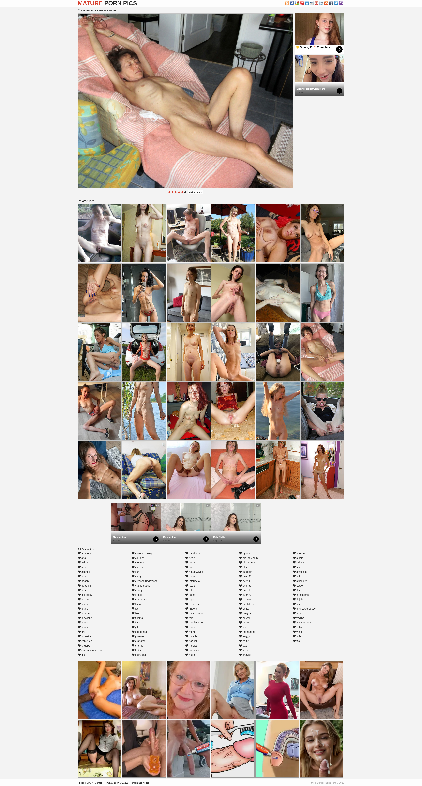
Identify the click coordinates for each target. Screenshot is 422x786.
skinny (300, 562)
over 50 (246, 585)
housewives (195, 571)
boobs (85, 622)
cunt (137, 571)
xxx (298, 641)
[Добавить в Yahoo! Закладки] (341, 3)
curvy (138, 576)
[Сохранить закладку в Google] (297, 3)
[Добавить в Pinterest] (316, 3)
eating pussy (142, 585)
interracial (194, 581)
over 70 (246, 594)
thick (299, 590)
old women (249, 562)
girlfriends (141, 631)
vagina (300, 618)
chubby (85, 645)
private (246, 618)
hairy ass (140, 654)
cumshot (140, 567)
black (84, 608)
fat (136, 608)
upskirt (300, 613)
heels (191, 558)
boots (84, 627)
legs (191, 599)
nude (191, 654)
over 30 (246, 576)
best (83, 590)
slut (298, 567)
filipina (139, 618)
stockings (301, 581)
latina (191, 594)
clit (83, 654)
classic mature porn (92, 650)
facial (138, 604)
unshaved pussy (306, 608)
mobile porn (195, 622)
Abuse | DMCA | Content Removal (95, 782)
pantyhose (248, 604)
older (245, 567)
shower (300, 553)
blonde (85, 613)
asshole (86, 571)
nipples (192, 645)
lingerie (193, 608)
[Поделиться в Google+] (302, 3)
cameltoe (86, 641)
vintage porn (303, 622)
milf (190, 618)
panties (246, 599)
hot (190, 567)
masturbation (196, 613)
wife (298, 636)
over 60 (246, 590)
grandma (140, 641)
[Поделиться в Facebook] (292, 3)
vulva (299, 627)
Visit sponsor (195, 192)
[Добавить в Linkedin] (307, 3)
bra (83, 631)
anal (84, 558)
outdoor (247, 571)
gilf (137, 627)
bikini (84, 604)
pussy (246, 622)
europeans (141, 599)
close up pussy (144, 553)
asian (84, 562)
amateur (86, 553)
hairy (138, 650)
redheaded (248, 631)
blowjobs (86, 618)
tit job (299, 599)
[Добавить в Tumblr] (331, 3)
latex (191, 590)
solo (298, 576)
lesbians (193, 604)
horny (192, 562)
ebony (138, 590)
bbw (83, 576)
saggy (246, 636)
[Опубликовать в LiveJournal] (312, 3)
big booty (86, 594)
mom (191, 631)
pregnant (247, 613)
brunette (86, 636)
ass (83, 567)
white (299, 631)
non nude (194, 650)
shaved (246, 654)
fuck (137, 622)
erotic (138, 594)
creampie (140, 562)
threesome (302, 594)
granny (139, 645)
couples (139, 558)
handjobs (194, 553)
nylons (246, 553)
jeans (191, 585)
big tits (85, 599)
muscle (192, 636)
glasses (139, 636)
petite (245, 608)
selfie (245, 641)
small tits (301, 571)
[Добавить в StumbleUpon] (326, 3)
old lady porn (250, 558)
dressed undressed (146, 581)
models (192, 627)
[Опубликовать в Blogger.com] (287, 3)
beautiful (86, 585)
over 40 (246, 581)
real (244, 627)
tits (298, 604)
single (299, 558)
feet (137, 613)
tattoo (299, 585)
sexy (245, 650)
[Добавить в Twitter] (336, 3)
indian (192, 576)
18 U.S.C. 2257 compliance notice (131, 782)
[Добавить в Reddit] (321, 3)
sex (244, 645)
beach (85, 581)
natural (192, 641)
